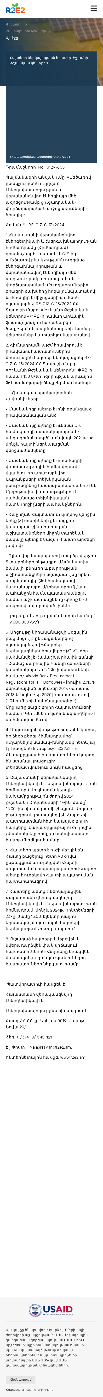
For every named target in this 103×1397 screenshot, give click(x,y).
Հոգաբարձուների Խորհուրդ (29, 1389)
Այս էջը (12, 38)
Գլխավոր (14, 24)
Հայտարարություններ (26, 31)
